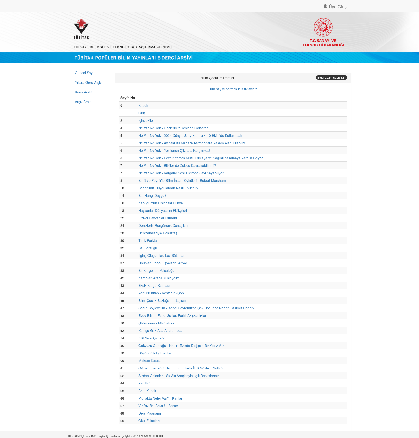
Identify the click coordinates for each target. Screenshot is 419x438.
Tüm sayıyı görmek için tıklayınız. (233, 88)
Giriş (141, 112)
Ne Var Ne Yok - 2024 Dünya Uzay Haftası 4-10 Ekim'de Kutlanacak (190, 135)
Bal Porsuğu (147, 248)
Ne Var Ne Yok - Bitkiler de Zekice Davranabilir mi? (177, 165)
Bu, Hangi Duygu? (152, 195)
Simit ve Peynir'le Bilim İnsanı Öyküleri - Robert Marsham (182, 180)
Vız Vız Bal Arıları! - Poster (158, 405)
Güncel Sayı (84, 72)
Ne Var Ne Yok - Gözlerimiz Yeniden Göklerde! (174, 127)
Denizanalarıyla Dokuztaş (157, 233)
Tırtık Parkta (147, 240)
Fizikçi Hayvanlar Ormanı (157, 217)
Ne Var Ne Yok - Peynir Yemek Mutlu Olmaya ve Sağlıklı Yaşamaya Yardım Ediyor (200, 157)
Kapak (143, 105)
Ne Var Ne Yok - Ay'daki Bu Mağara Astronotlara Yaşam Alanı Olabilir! (191, 142)
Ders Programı (149, 413)
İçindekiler (146, 120)
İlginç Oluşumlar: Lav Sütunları (161, 255)
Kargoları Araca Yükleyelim (159, 278)
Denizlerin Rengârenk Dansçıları (163, 225)
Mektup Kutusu (149, 360)
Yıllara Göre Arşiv (88, 82)
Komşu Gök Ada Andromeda (160, 330)
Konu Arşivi (83, 92)
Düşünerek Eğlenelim (154, 353)
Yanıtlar (144, 383)
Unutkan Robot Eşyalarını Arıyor (162, 263)
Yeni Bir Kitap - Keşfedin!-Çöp (161, 293)
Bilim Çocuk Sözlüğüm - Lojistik (162, 300)
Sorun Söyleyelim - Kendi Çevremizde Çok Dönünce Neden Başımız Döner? (196, 308)
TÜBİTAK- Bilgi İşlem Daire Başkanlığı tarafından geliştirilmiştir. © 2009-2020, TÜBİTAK (115, 436)
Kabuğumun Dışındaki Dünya (160, 202)
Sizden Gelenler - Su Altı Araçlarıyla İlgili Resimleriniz (178, 375)
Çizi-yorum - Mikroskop (156, 323)
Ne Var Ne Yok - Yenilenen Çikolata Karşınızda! (174, 150)
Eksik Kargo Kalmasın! (155, 285)
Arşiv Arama (84, 101)
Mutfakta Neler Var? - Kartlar (160, 398)
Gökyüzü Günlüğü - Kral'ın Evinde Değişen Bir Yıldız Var (181, 345)
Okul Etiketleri (149, 420)
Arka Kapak (147, 390)
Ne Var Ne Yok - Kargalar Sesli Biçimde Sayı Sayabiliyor (181, 172)
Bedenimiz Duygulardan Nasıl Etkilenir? (168, 187)
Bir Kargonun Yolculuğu (156, 270)
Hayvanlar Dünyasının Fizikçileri (162, 210)
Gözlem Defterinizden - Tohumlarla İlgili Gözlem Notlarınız (182, 368)
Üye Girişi (338, 6)
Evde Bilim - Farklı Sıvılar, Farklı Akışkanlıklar (172, 315)
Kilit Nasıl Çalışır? (151, 338)
